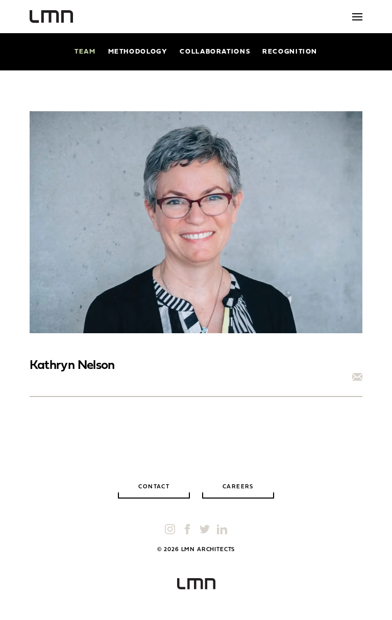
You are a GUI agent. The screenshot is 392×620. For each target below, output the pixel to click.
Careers (238, 487)
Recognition (289, 51)
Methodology (138, 51)
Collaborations (215, 51)
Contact (153, 487)
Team (85, 51)
